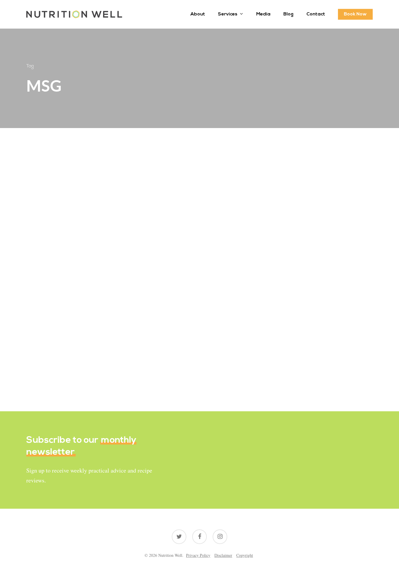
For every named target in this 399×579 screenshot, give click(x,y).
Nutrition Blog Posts (54, 319)
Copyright (244, 555)
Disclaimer (223, 555)
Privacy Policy (198, 555)
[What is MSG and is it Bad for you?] (80, 296)
